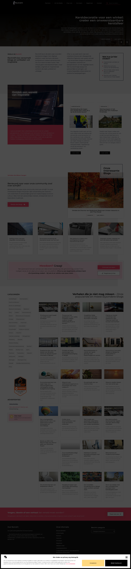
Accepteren (93, 563)
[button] (126, 557)
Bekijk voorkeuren (116, 563)
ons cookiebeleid (70, 563)
